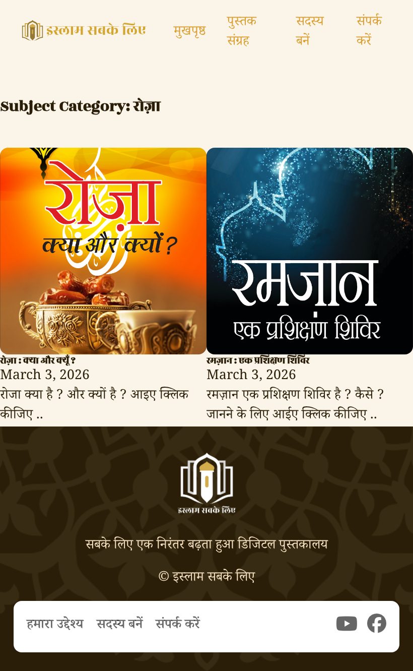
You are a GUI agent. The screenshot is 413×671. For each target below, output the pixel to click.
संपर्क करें (369, 33)
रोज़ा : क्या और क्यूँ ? (38, 360)
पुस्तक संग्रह (241, 33)
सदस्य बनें (310, 33)
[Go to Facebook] (376, 626)
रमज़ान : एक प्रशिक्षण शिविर (257, 360)
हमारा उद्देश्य (55, 626)
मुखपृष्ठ (189, 33)
